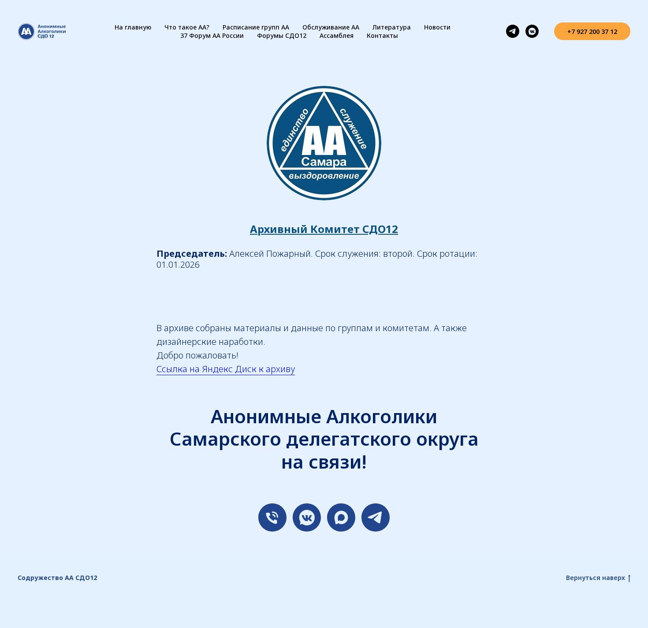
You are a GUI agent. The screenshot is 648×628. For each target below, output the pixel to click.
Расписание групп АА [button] (256, 27)
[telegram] (512, 31)
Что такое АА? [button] (186, 27)
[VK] (307, 517)
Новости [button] (437, 27)
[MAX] (341, 517)
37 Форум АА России (212, 35)
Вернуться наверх (595, 578)
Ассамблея (337, 35)
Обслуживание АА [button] (330, 27)
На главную (133, 27)
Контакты (382, 35)
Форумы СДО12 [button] (281, 35)
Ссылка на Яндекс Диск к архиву (225, 369)
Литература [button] (391, 27)
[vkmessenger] (532, 31)
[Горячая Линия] (272, 517)
